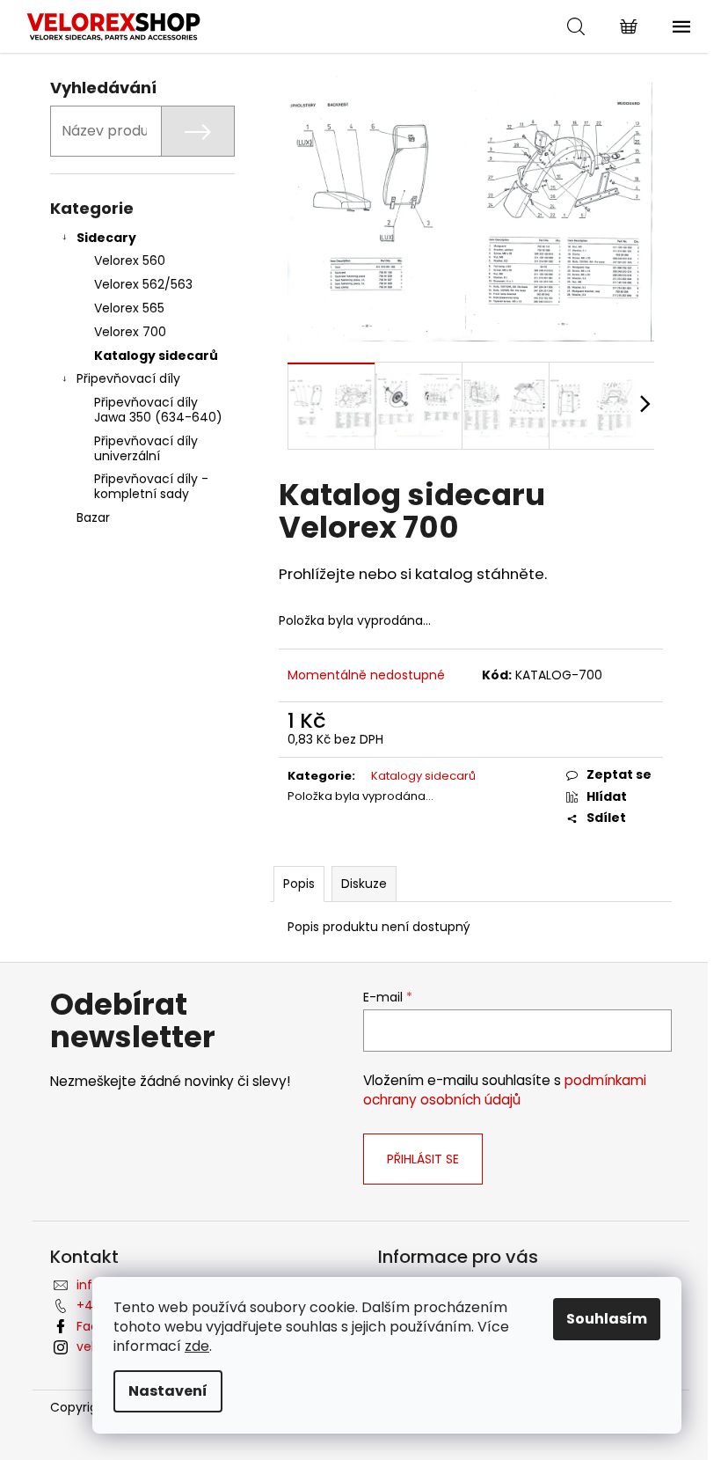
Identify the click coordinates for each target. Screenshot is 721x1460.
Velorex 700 (130, 332)
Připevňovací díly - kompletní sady (151, 486)
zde (197, 1346)
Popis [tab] (299, 883)
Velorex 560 (129, 260)
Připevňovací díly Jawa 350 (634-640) (158, 409)
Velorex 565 (129, 308)
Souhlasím (606, 1319)
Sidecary (106, 237)
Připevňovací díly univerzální (146, 448)
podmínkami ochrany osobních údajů (504, 1090)
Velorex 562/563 (143, 284)
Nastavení (168, 1391)
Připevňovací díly (128, 378)
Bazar (93, 517)
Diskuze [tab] (364, 883)
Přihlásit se (423, 1159)
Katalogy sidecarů (156, 355)
